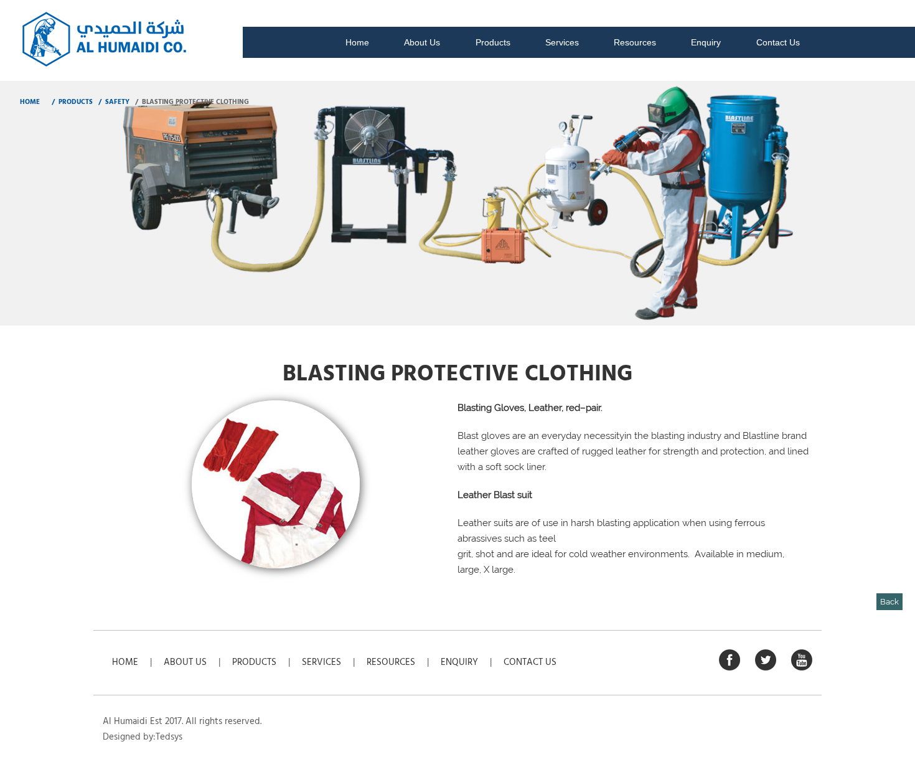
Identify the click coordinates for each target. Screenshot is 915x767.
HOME (30, 102)
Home (357, 42)
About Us (422, 42)
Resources (635, 42)
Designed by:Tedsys (142, 737)
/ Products (71, 102)
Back (889, 601)
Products (493, 42)
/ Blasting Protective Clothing (191, 102)
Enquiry (706, 42)
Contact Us (778, 42)
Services (562, 42)
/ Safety (112, 102)
